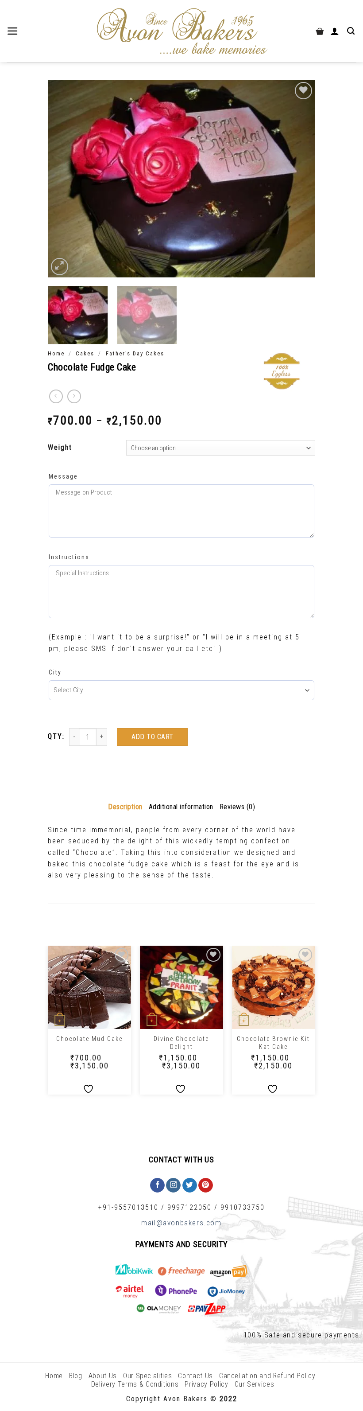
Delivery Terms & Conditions (135, 1384)
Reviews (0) (237, 807)
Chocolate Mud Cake (89, 1038)
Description (125, 807)
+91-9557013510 (128, 1207)
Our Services (254, 1384)
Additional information (181, 807)
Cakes (85, 353)
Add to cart (152, 737)
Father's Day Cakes (135, 353)
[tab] (125, 807)
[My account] (335, 31)
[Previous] (64, 178)
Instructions (69, 557)
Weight (60, 447)
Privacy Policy (206, 1384)
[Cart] (319, 31)
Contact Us (195, 1376)
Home (56, 353)
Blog (75, 1376)
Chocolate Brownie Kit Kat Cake (273, 1042)
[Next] (299, 178)
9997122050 (189, 1207)
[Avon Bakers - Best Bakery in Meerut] (181, 31)
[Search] (351, 31)
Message (63, 476)
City (55, 672)
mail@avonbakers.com (181, 1222)
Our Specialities (147, 1376)
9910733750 (242, 1207)
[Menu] (13, 31)
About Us (103, 1376)
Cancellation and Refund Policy (267, 1376)
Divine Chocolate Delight (181, 1042)
